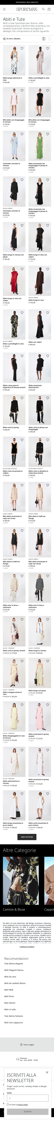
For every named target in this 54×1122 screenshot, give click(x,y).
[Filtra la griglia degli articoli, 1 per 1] (49, 38)
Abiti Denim (9, 1003)
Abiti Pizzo (9, 996)
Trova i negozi (28, 1044)
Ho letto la (18, 1105)
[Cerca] (43, 9)
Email (9, 1093)
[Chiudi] (47, 1072)
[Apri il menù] (4, 9)
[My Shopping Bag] (49, 9)
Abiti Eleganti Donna (13, 970)
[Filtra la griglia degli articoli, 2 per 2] (43, 38)
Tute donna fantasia (13, 1016)
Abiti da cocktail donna (14, 983)
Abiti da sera (10, 976)
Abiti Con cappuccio (13, 1022)
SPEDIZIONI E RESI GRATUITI (27, 2)
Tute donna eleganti (13, 963)
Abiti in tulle (10, 1009)
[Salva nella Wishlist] (22, 48)
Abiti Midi (8, 989)
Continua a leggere (27, 946)
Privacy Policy (23, 1104)
